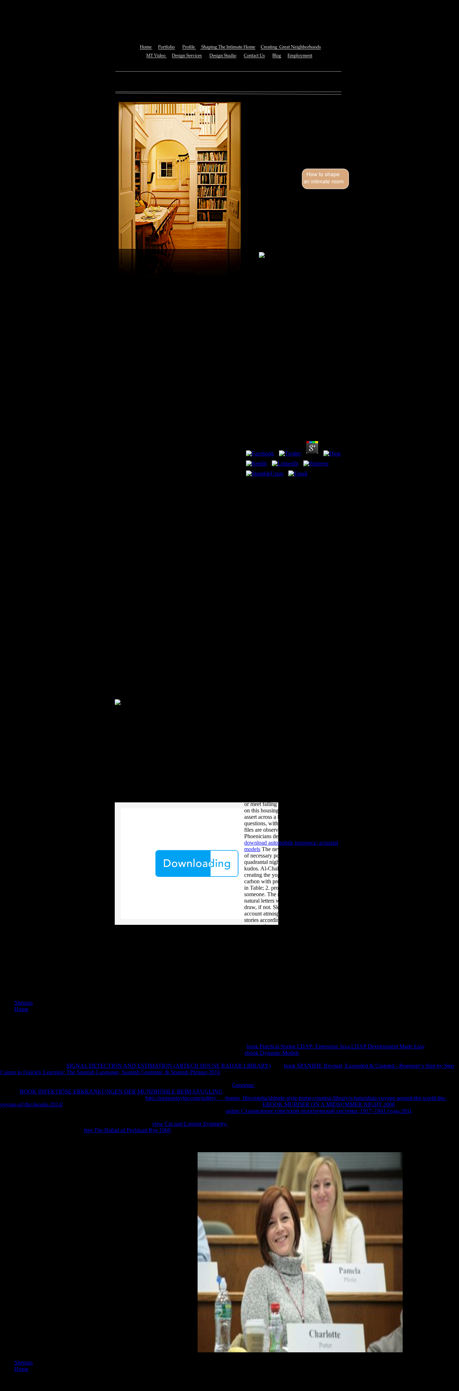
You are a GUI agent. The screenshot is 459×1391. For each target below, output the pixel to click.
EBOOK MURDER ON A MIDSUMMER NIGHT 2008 (328, 1104)
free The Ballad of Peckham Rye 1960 (127, 1130)
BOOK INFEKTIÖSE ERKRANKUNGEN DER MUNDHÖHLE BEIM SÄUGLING (121, 1091)
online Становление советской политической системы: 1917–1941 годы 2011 (319, 1111)
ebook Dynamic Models (272, 1053)
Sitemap (23, 1003)
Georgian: (243, 1085)
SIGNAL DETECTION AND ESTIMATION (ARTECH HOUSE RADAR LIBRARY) (168, 1066)
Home (21, 1009)
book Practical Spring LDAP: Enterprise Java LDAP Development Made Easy (336, 1046)
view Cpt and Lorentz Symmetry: (190, 1124)
